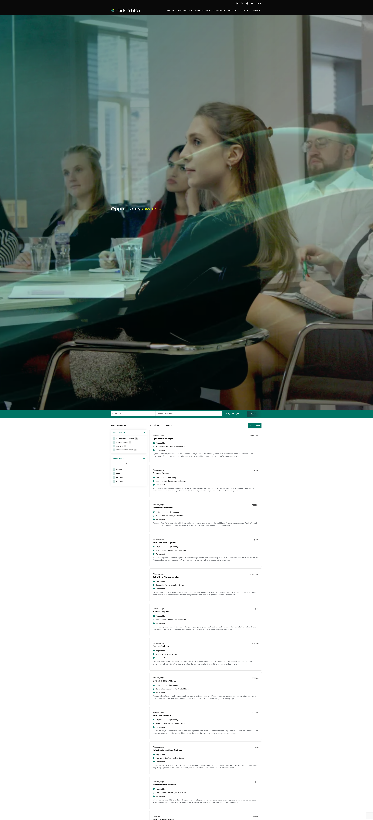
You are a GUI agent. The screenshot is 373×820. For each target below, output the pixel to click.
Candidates (218, 10)
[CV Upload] (237, 3)
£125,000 (119, 477)
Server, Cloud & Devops (126, 450)
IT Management (123, 442)
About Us (169, 10)
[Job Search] (242, 3)
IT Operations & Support (126, 439)
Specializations (184, 10)
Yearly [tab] (128, 464)
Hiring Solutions (201, 10)
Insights (231, 10)
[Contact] (252, 3)
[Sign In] (247, 3)
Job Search (256, 10)
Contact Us (244, 10)
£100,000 (119, 473)
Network (120, 446)
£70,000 (119, 469)
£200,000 (119, 481)
